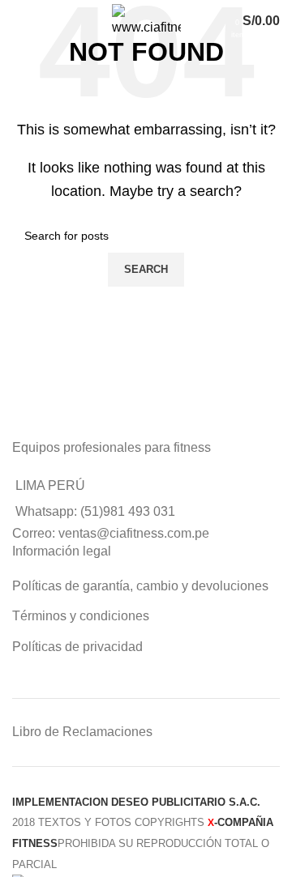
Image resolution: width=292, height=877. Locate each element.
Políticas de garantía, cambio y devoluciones (140, 586)
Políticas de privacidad (77, 646)
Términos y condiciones (80, 616)
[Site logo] (146, 20)
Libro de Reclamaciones (82, 732)
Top (278, 863)
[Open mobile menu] (29, 21)
